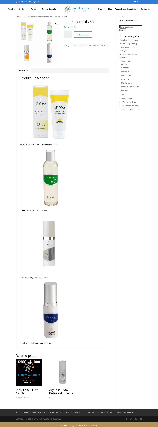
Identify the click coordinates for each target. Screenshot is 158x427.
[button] (56, 24)
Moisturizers (126, 83)
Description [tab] (23, 70)
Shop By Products (28, 17)
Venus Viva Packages (127, 109)
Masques (125, 79)
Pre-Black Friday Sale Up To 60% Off (75, 425)
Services (22, 9)
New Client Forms (73, 412)
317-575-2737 (22, 2)
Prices (33, 9)
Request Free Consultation (126, 9)
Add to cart (83, 34)
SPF (122, 94)
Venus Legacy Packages (129, 106)
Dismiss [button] (94, 425)
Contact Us (145, 9)
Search (122, 30)
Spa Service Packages (128, 102)
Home (18, 17)
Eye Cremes (126, 75)
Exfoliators (125, 71)
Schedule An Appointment (34, 412)
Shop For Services (126, 98)
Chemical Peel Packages (129, 40)
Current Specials (49, 9)
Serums (124, 90)
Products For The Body (44, 17)
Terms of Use (89, 412)
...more (124, 64)
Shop (100, 9)
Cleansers (125, 68)
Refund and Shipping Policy (109, 412)
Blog (110, 9)
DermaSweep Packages (128, 44)
